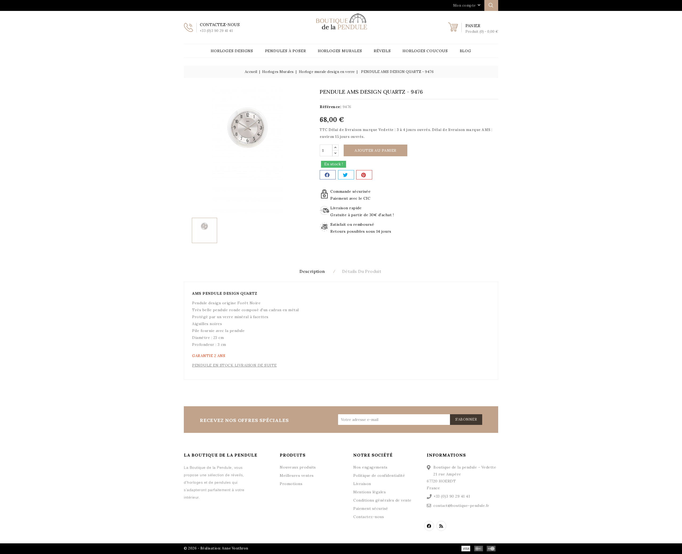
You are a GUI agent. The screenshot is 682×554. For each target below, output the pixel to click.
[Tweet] (346, 174)
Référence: (330, 106)
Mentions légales (369, 492)
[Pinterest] (364, 174)
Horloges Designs (232, 50)
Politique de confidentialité (379, 475)
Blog (465, 50)
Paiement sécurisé (370, 508)
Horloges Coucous (425, 50)
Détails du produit (361, 271)
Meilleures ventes (297, 475)
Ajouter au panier (375, 150)
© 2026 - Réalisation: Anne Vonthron (216, 548)
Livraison (362, 483)
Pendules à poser (285, 50)
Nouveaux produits (298, 467)
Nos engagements (370, 467)
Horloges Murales (340, 50)
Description (312, 271)
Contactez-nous (368, 516)
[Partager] (327, 174)
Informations (446, 455)
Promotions (291, 483)
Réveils (382, 50)
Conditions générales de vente (382, 500)
